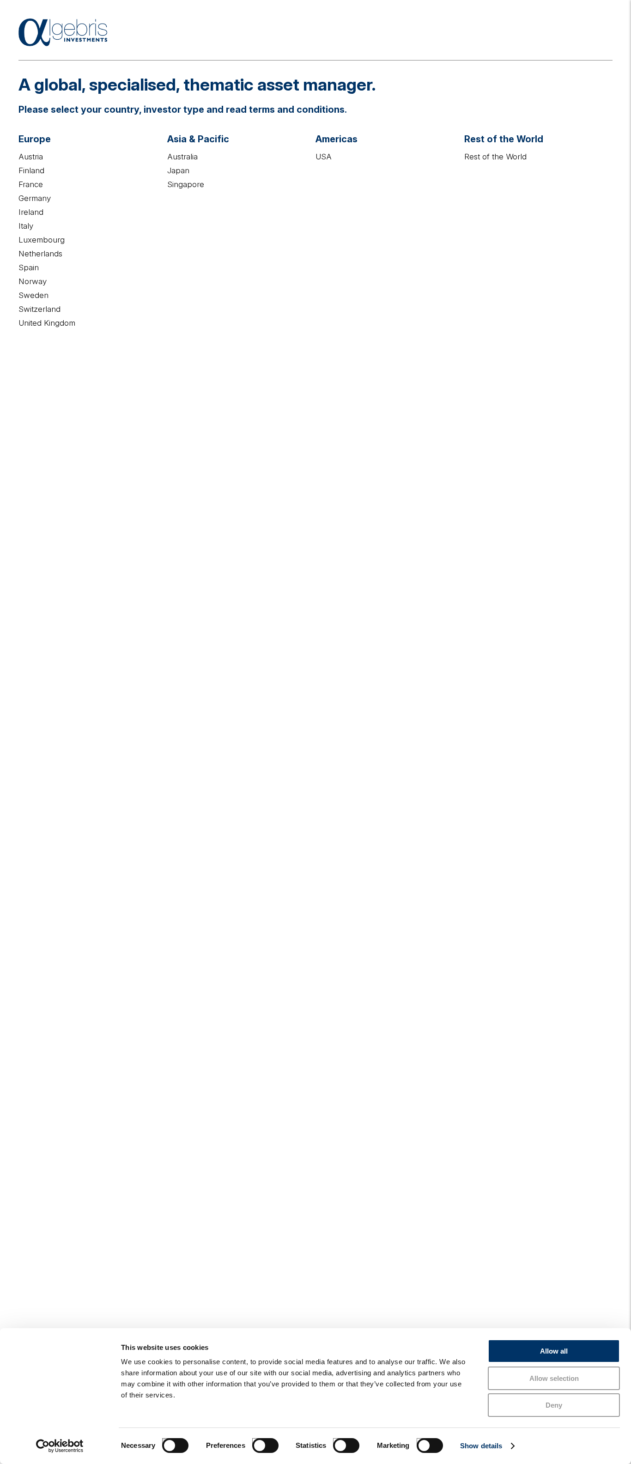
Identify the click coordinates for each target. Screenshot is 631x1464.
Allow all (554, 1351)
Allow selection (554, 1378)
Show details (481, 1446)
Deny (554, 1405)
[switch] (256, 1442)
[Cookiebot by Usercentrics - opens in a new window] (59, 1446)
